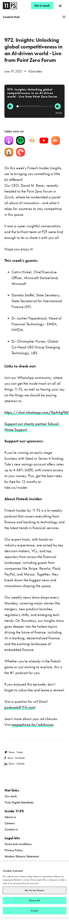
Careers (10, 823)
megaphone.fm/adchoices (33, 724)
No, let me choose (34, 890)
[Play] (10, 106)
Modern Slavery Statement (22, 856)
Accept (34, 910)
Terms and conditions (18, 844)
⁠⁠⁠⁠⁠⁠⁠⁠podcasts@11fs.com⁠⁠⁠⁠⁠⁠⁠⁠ (19, 707)
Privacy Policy (14, 850)
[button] (60, 5)
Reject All (34, 900)
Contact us (11, 829)
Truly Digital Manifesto (19, 802)
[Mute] (58, 106)
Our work (11, 796)
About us (10, 817)
